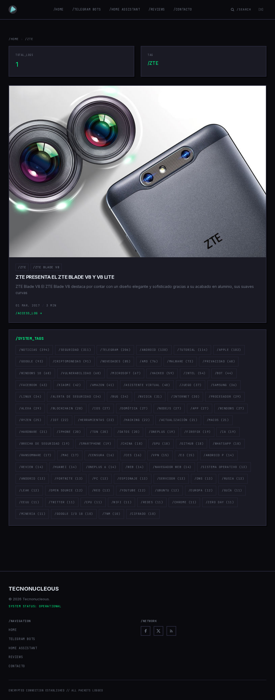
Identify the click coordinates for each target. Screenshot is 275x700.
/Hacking (137, 420)
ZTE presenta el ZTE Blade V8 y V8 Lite (65, 277)
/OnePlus (162, 432)
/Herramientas (96, 420)
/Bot (224, 373)
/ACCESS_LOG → (29, 313)
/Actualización (178, 420)
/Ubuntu (167, 490)
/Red (101, 490)
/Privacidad (218, 361)
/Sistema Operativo (224, 467)
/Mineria (32, 514)
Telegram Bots (22, 639)
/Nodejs (169, 408)
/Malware (180, 361)
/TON (99, 432)
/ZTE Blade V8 (46, 267)
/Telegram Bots (86, 9)
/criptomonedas (72, 361)
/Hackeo (162, 373)
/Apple (229, 350)
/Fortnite (69, 478)
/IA (228, 432)
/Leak (29, 490)
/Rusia (233, 478)
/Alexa (30, 408)
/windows (231, 408)
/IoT (59, 420)
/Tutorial (192, 350)
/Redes (152, 502)
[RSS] (171, 631)
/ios (101, 408)
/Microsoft (125, 373)
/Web (134, 467)
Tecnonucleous (34, 588)
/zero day (220, 502)
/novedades (115, 361)
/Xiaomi (69, 385)
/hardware (33, 432)
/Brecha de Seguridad (44, 443)
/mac (70, 455)
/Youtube (133, 490)
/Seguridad (75, 350)
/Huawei (65, 467)
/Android (154, 350)
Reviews (16, 657)
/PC (100, 478)
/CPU (93, 502)
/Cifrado (143, 514)
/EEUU (29, 502)
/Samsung (224, 385)
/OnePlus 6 (101, 467)
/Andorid (32, 478)
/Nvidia (150, 396)
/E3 (186, 455)
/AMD (149, 361)
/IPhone (69, 432)
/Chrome (184, 502)
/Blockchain (66, 408)
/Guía (232, 490)
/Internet (185, 396)
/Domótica (134, 408)
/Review (31, 467)
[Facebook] (145, 631)
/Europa (201, 490)
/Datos (128, 432)
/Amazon (102, 385)
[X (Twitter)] (158, 631)
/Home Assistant (124, 9)
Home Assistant (23, 648)
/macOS (218, 420)
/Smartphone (95, 443)
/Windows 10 (35, 373)
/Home (58, 9)
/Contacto (182, 9)
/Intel (194, 373)
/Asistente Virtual (147, 385)
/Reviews (157, 9)
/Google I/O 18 (74, 514)
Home (13, 630)
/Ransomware (35, 455)
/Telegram (115, 350)
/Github (191, 443)
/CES (133, 455)
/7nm (111, 514)
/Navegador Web (172, 467)
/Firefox (197, 432)
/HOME (14, 39)
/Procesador (225, 396)
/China (132, 443)
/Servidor (171, 478)
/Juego (190, 385)
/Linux (30, 396)
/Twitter (62, 502)
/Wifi (121, 502)
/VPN (160, 455)
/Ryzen (30, 420)
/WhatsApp (227, 443)
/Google (31, 361)
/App (199, 408)
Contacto (17, 666)
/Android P (219, 455)
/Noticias (34, 350)
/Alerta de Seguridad (75, 396)
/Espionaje (132, 478)
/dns (203, 478)
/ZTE (22, 267)
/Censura (101, 455)
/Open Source (66, 490)
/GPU (161, 443)
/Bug (119, 396)
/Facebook (33, 385)
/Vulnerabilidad (81, 373)
